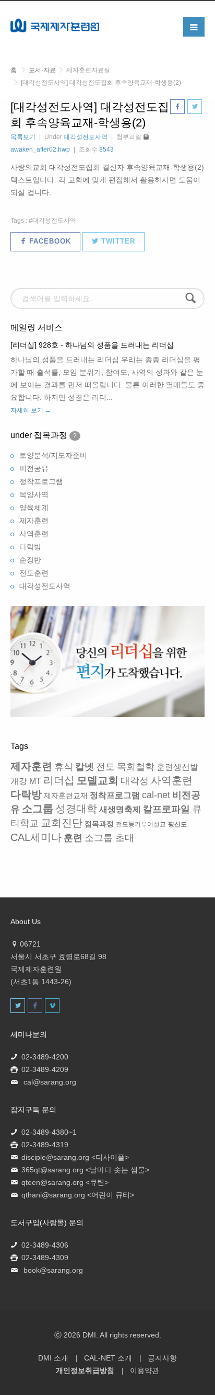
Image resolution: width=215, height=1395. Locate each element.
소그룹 (37, 808)
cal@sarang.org (49, 1082)
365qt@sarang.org (52, 1170)
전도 (105, 767)
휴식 (63, 767)
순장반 (30, 560)
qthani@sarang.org (53, 1195)
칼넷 (84, 767)
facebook (49, 241)
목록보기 (22, 137)
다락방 (30, 547)
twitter (117, 241)
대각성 (135, 781)
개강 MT (25, 781)
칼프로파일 (166, 809)
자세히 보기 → (30, 410)
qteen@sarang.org (52, 1182)
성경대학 (76, 808)
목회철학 (135, 767)
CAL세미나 (36, 837)
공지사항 (162, 1358)
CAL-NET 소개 (108, 1358)
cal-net (156, 795)
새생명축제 (120, 809)
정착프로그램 (41, 481)
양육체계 (34, 507)
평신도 (177, 824)
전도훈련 (34, 573)
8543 (106, 149)
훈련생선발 (177, 767)
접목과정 (99, 824)
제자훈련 (34, 520)
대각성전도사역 (86, 137)
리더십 (59, 780)
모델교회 (97, 780)
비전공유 (34, 468)
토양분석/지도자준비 (53, 455)
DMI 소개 (53, 1358)
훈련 (73, 838)
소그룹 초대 (109, 838)
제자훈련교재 (66, 795)
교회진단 (61, 822)
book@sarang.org (53, 1270)
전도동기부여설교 (141, 824)
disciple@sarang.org (55, 1157)
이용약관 (144, 1370)
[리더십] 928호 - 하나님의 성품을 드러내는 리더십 (92, 345)
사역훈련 (34, 533)
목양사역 (34, 494)
